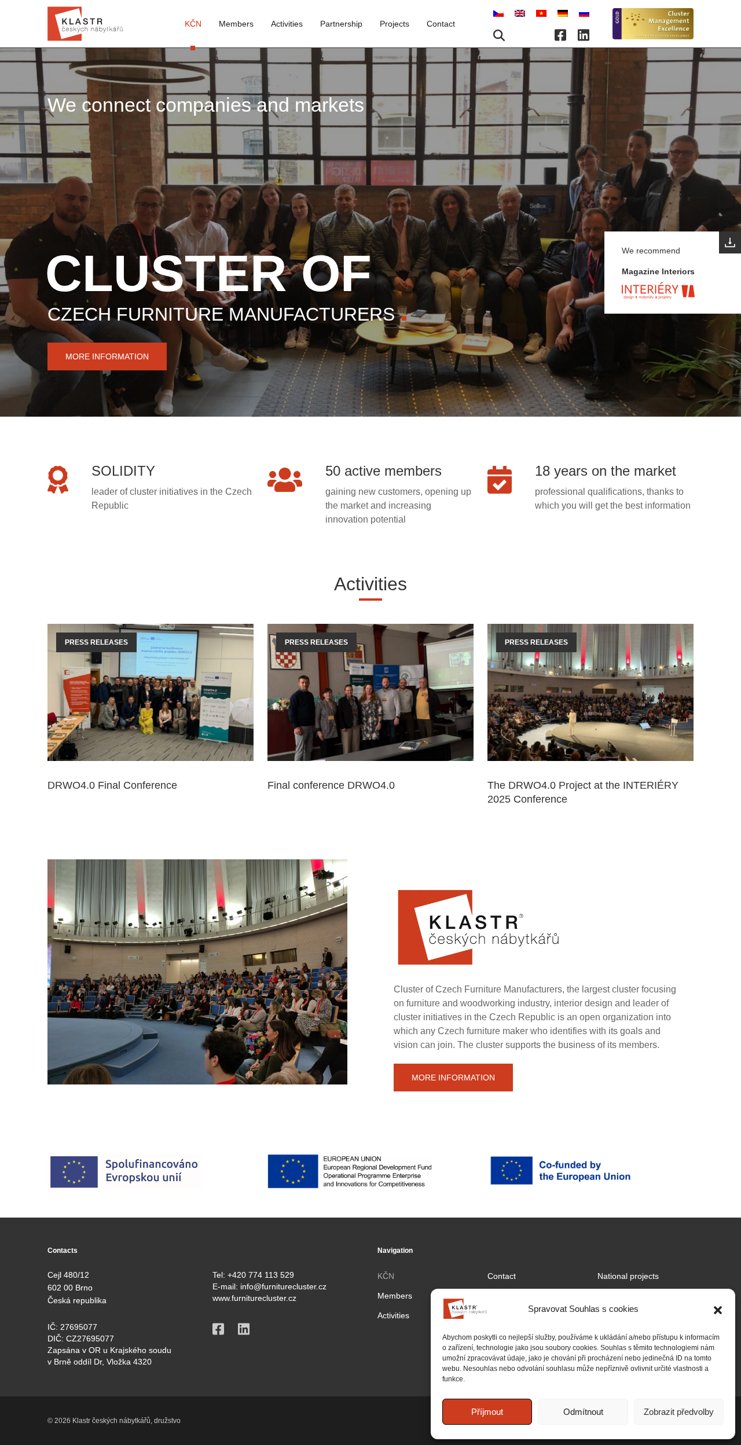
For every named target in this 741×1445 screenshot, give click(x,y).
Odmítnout (583, 1412)
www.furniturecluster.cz (254, 1298)
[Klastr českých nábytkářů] (85, 23)
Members (394, 1295)
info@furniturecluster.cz (283, 1286)
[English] (521, 12)
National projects (628, 1276)
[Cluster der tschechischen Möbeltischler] (563, 12)
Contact (441, 23)
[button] (718, 1309)
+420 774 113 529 (261, 1274)
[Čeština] (499, 12)
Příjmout (487, 1412)
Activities (287, 23)
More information (107, 356)
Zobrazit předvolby (679, 1412)
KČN (193, 23)
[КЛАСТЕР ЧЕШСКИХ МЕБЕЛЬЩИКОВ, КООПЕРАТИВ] (584, 12)
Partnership (341, 23)
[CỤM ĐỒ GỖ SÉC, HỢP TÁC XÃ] (542, 12)
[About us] (653, 24)
